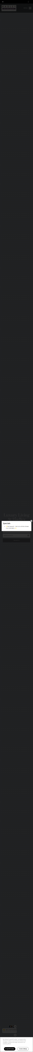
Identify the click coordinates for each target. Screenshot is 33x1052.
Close (31, 521)
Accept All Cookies (9, 1048)
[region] (16, 1044)
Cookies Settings (23, 1048)
